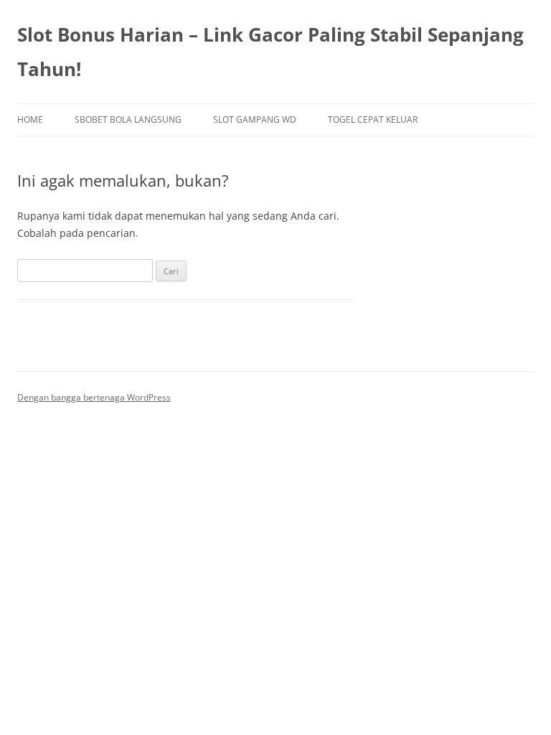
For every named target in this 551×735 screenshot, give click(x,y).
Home (30, 119)
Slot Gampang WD (254, 119)
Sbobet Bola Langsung (128, 119)
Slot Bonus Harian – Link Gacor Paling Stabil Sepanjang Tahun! (270, 52)
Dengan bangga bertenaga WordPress (94, 397)
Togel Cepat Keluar (373, 119)
